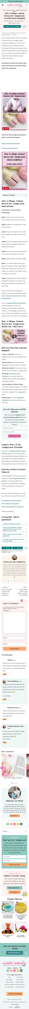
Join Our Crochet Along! (15, 1)
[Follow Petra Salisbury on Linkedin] (17, 580)
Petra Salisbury (9, 21)
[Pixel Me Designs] (17, 1007)
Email (6, 644)
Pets (9, 977)
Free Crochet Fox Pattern (7, 936)
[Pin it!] (5, 128)
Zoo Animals (20, 977)
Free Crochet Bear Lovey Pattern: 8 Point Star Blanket (22, 591)
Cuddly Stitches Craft (15, 726)
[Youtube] (18, 824)
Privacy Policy (6, 1001)
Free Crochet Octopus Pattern (21, 936)
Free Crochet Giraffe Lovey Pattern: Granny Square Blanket (21, 917)
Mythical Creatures (20, 984)
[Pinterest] (14, 824)
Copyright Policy (22, 1001)
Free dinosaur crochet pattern (11, 500)
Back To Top (14, 1004)
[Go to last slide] (1, 767)
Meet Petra (14, 815)
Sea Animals (9, 979)
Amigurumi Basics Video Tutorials (15, 550)
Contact (15, 968)
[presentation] (13, 765)
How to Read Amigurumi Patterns (13, 778)
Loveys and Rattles (9, 984)
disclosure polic (5, 34)
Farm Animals (19, 979)
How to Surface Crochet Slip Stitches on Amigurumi (7, 591)
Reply (5, 674)
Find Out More (14, 892)
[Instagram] (11, 824)
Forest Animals (9, 982)
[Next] (27, 767)
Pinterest (5, 365)
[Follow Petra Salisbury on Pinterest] (20, 580)
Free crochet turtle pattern (10, 503)
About (9, 968)
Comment (6, 610)
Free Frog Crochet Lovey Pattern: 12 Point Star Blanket (8, 916)
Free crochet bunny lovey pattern (13, 506)
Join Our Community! (15, 994)
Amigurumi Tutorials (10, 10)
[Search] (26, 831)
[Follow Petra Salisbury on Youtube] (14, 580)
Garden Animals (20, 982)
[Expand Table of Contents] (26, 195)
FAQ (20, 968)
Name (6, 638)
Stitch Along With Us (13, 887)
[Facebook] (7, 824)
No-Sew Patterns (9, 987)
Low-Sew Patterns (19, 987)
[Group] (21, 824)
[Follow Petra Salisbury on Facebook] (8, 580)
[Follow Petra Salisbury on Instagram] (11, 580)
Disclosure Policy (14, 1001)
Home (4, 10)
